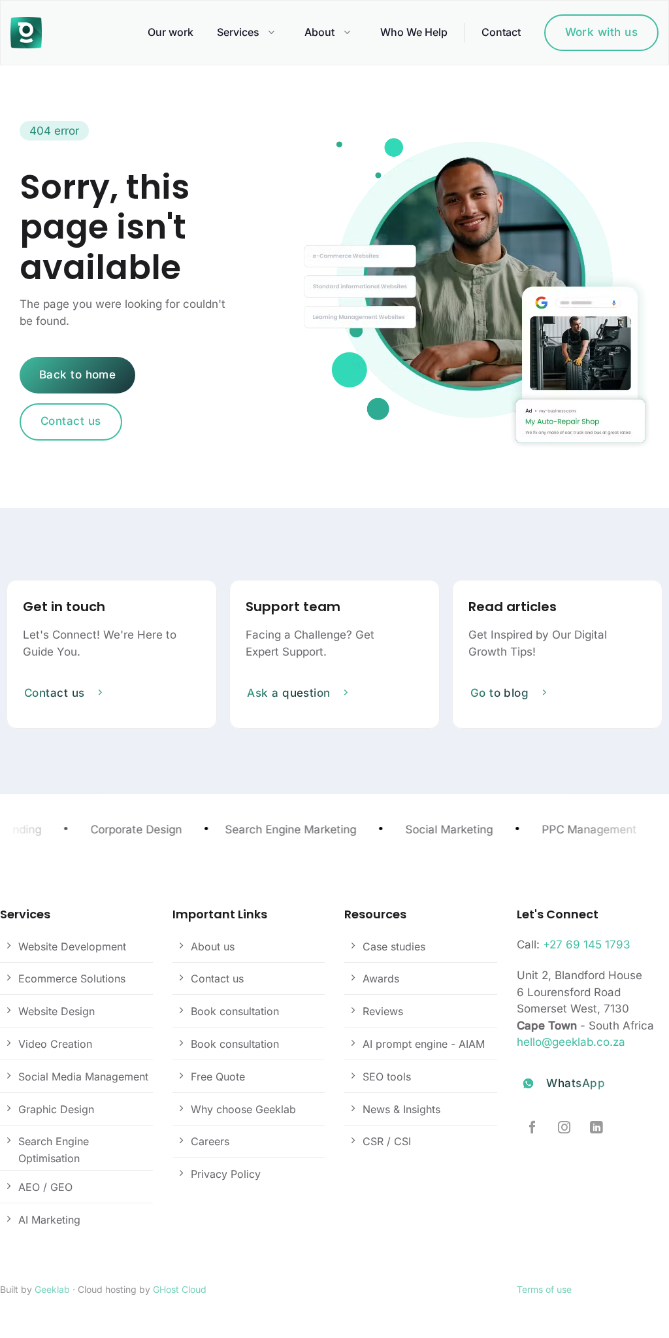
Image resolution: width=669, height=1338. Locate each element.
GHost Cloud (179, 1289)
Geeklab (52, 1289)
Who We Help (414, 32)
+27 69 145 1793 (586, 944)
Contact (501, 32)
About (319, 32)
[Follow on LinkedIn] (596, 1128)
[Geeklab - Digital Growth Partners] (29, 32)
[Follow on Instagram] (564, 1128)
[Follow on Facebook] (532, 1128)
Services (238, 32)
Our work (170, 32)
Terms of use (544, 1289)
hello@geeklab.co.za (571, 1041)
